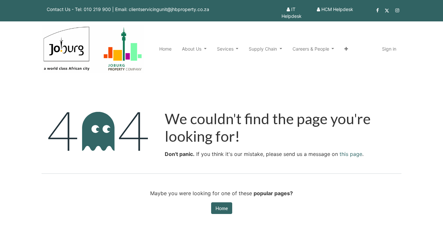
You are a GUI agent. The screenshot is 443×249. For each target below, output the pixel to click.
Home (221, 208)
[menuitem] (165, 49)
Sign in (389, 49)
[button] (346, 49)
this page (351, 154)
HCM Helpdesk (337, 9)
